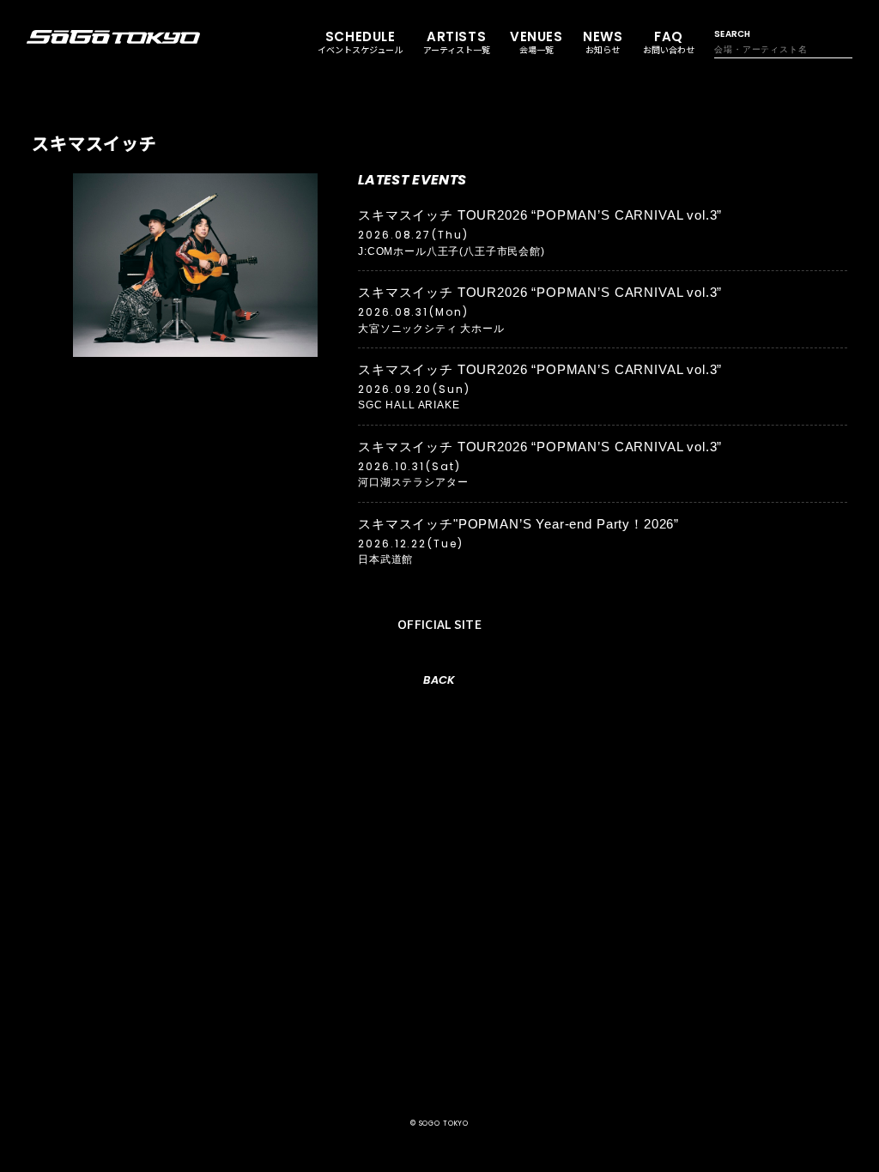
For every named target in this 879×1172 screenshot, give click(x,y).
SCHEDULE (360, 42)
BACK (439, 680)
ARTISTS (456, 42)
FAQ (668, 42)
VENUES (536, 42)
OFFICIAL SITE (439, 624)
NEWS (602, 42)
